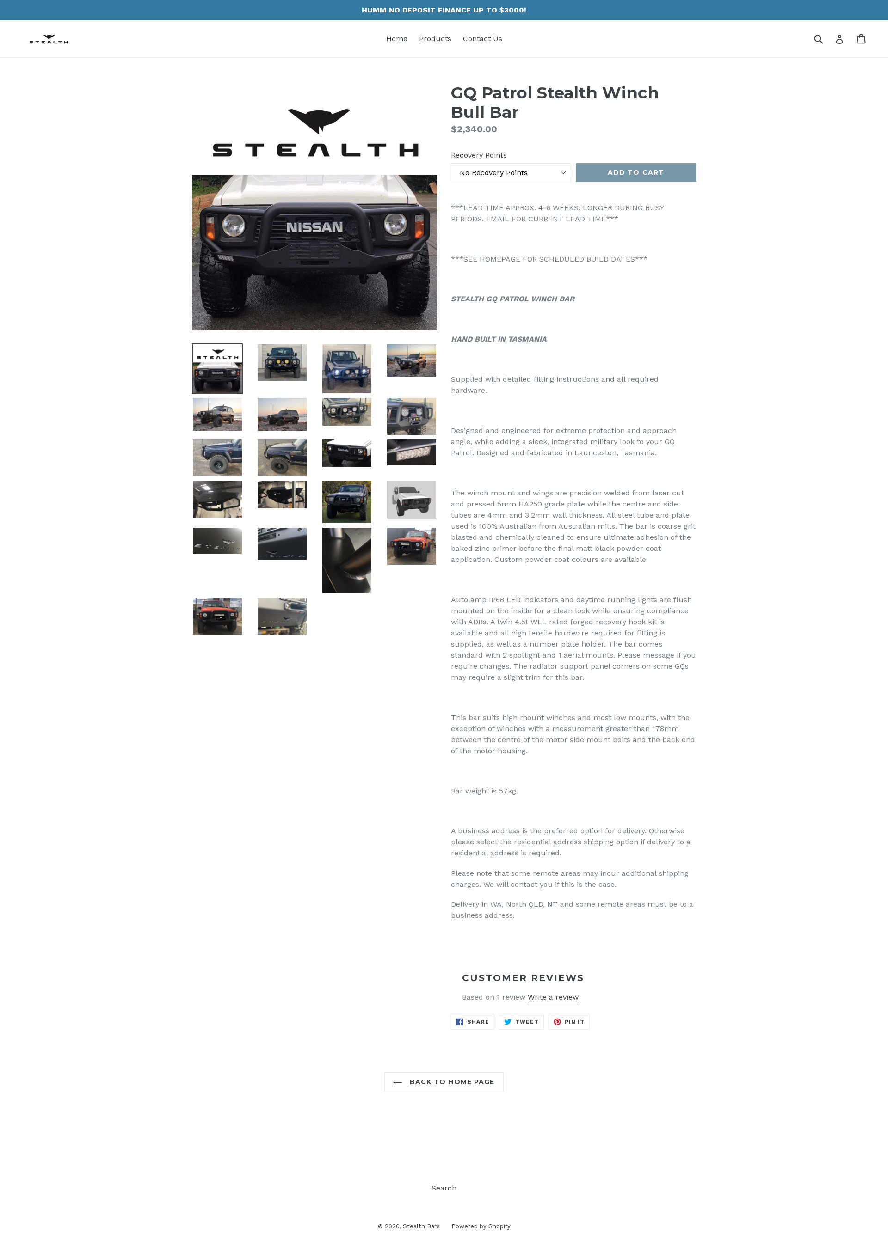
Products (435, 38)
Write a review (553, 997)
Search (444, 1188)
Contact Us (482, 38)
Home (396, 38)
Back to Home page (450, 1082)
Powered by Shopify (481, 1226)
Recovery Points (479, 155)
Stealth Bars (421, 1226)
